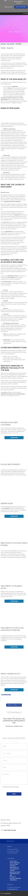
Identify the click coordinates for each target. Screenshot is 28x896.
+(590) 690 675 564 (9, 830)
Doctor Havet (13, 861)
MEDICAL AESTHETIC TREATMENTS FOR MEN (15, 874)
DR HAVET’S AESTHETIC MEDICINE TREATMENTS (15, 878)
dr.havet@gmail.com (12, 889)
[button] (7, 6)
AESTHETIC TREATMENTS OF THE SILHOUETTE (14, 867)
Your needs (10, 44)
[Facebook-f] (12, 10)
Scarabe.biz (7, 893)
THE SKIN (12, 870)
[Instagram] (15, 10)
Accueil (3, 44)
